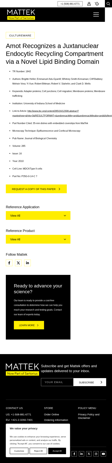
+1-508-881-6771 (21, 414)
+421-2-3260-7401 (22, 419)
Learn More (27, 325)
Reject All (38, 451)
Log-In (89, 4)
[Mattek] (21, 15)
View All (15, 215)
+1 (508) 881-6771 (70, 4)
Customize (19, 451)
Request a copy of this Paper (34, 189)
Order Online (51, 414)
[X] (18, 263)
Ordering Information (56, 420)
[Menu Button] (96, 14)
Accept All (57, 451)
